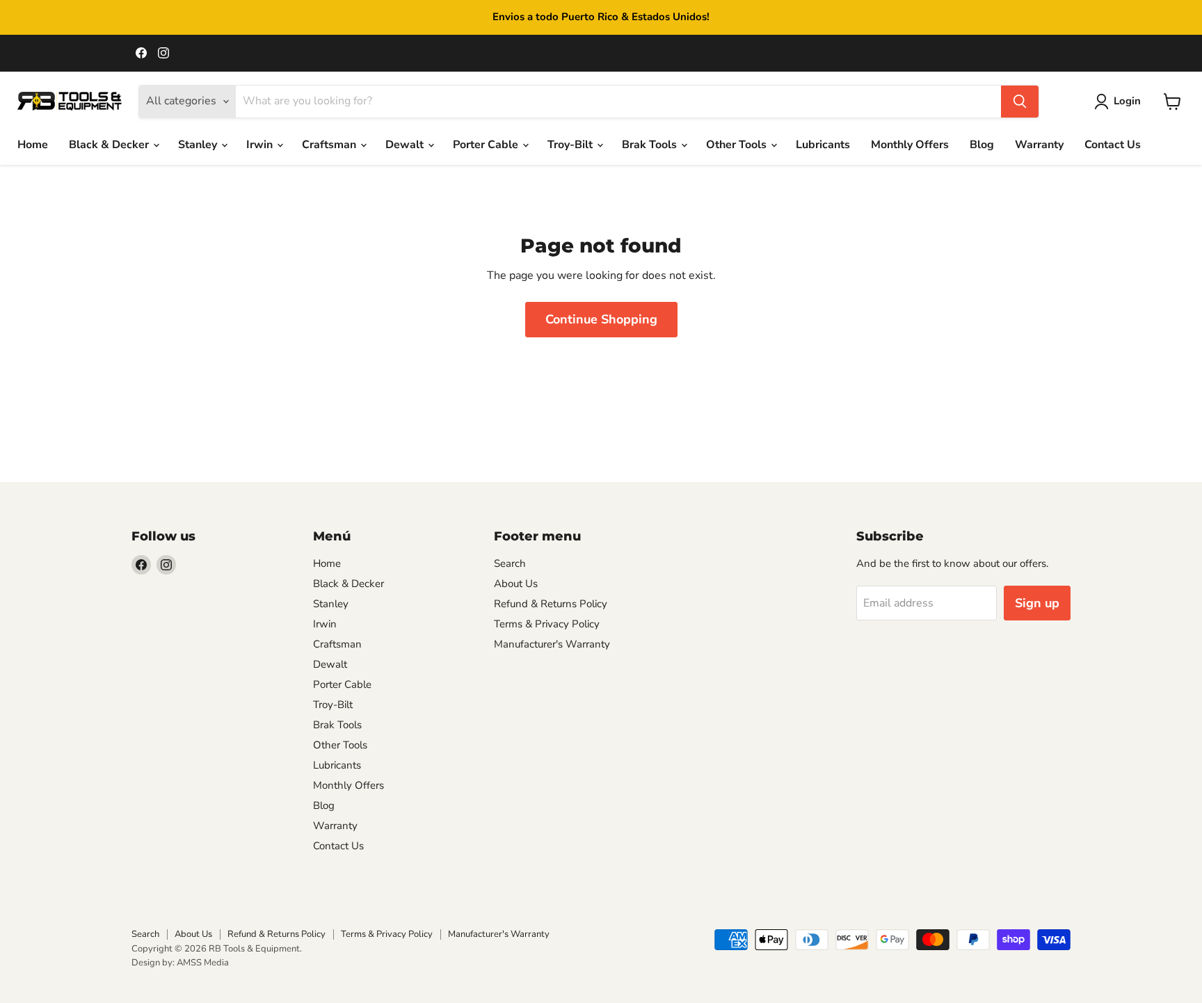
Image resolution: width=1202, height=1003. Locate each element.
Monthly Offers (910, 144)
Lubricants (823, 144)
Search (510, 563)
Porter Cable (487, 144)
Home (32, 144)
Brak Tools (651, 144)
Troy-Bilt (571, 144)
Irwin (260, 144)
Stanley (199, 144)
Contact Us (1112, 144)
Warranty (1039, 144)
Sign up (1037, 603)
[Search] (1020, 102)
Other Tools (737, 144)
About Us (516, 584)
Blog (982, 144)
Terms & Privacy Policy (547, 624)
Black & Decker (110, 144)
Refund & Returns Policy (550, 604)
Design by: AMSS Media (180, 962)
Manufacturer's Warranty (552, 644)
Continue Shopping (601, 319)
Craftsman (330, 144)
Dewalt (405, 144)
